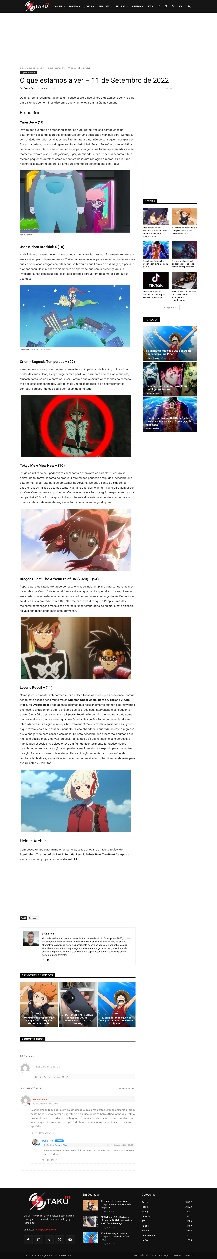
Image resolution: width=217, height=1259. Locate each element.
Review (77, 1011)
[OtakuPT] (37, 6)
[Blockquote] (63, 1077)
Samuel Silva (61, 1145)
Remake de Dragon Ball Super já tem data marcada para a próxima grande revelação (169, 421)
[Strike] (49, 1077)
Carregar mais (169, 307)
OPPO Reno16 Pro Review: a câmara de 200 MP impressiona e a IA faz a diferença (78, 1019)
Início (22, 68)
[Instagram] (166, 6)
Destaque (33, 918)
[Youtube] (180, 6)
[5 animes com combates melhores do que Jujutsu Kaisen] (170, 379)
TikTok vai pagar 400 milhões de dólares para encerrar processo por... (154, 294)
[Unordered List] (58, 1077)
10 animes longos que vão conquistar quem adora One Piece (116, 1020)
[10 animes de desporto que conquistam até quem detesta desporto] (39, 1004)
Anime (38, 1014)
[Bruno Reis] (31, 946)
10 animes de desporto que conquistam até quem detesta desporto (39, 1020)
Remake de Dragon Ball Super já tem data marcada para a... (155, 264)
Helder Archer (152, 358)
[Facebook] (159, 6)
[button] (189, 6)
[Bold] (36, 1077)
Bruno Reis (29, 88)
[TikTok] (49, 1239)
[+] (67, 1076)
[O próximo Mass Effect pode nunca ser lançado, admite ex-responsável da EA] (184, 250)
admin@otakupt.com (45, 1229)
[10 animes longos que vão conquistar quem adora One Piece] (117, 1004)
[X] (173, 6)
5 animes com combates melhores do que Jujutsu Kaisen (169, 387)
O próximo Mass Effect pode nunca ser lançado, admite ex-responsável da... (184, 264)
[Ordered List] (54, 1077)
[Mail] (48, 959)
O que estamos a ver (36, 68)
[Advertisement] (108, 40)
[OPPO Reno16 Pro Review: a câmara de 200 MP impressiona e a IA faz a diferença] (78, 1004)
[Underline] (45, 1077)
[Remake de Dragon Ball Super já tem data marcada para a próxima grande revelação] (156, 250)
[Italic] (40, 1077)
